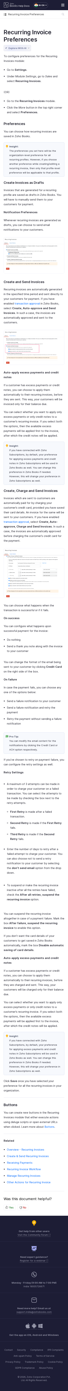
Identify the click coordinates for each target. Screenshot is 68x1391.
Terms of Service (45, 1356)
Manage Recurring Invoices (23, 1175)
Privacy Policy (12, 1362)
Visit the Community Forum (33, 1234)
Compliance (36, 1350)
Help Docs (24, 6)
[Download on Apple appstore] (34, 1327)
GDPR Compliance (25, 1368)
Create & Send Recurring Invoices (28, 1156)
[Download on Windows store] (40, 1327)
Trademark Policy (34, 1362)
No (24, 1207)
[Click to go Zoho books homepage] (11, 5)
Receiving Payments (19, 1162)
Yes (11, 1207)
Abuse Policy (46, 1368)
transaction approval (27, 303)
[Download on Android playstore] (27, 1327)
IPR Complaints (56, 1350)
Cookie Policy (55, 1362)
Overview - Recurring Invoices (25, 1149)
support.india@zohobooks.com (34, 1311)
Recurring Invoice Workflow (24, 1169)
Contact (8, 1350)
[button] (39, 5)
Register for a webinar (33, 1260)
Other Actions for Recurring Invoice (29, 1182)
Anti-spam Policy (23, 1356)
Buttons (49, 1126)
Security (21, 1350)
